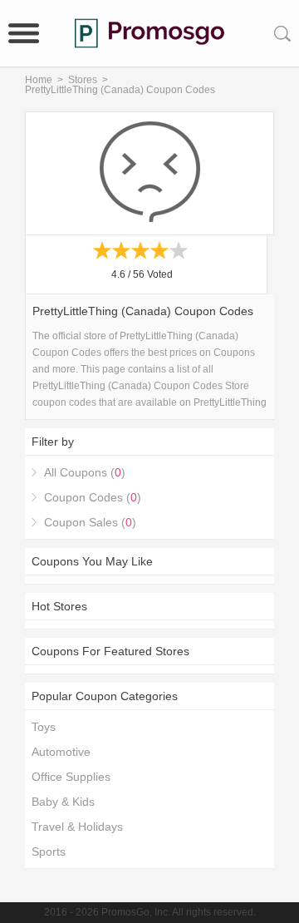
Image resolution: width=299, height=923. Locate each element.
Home (38, 80)
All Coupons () (84, 472)
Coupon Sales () (90, 522)
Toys (44, 726)
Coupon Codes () (92, 497)
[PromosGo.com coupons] (149, 33)
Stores (82, 80)
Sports (49, 851)
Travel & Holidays (77, 826)
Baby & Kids (63, 801)
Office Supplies (71, 776)
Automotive (61, 751)
